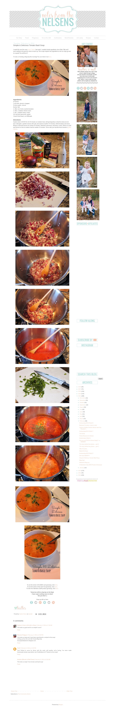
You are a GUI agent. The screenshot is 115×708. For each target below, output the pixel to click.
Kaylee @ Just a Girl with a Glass (26, 625)
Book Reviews (69, 38)
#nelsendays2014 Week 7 (86, 431)
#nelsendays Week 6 (85, 438)
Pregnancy (35, 38)
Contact (96, 38)
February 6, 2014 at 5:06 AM (42, 659)
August (82, 407)
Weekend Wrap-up (84, 462)
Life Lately (80, 38)
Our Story (19, 38)
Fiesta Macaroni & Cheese (86, 435)
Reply (18, 630)
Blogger (61, 704)
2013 (79, 470)
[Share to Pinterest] (45, 614)
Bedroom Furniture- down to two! (88, 425)
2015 (79, 393)
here (50, 56)
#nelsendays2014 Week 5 (86, 453)
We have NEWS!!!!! (84, 455)
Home (42, 691)
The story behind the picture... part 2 (89, 444)
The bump (82, 433)
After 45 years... (83, 448)
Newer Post (14, 691)
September (83, 405)
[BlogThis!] (40, 614)
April (81, 416)
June (81, 411)
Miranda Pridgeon (22, 635)
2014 (79, 396)
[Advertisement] (89, 237)
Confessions (58, 38)
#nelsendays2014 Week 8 (86, 423)
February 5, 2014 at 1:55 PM (28, 648)
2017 (79, 389)
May (81, 414)
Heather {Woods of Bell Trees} (25, 659)
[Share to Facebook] (44, 614)
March (81, 418)
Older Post (69, 691)
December (83, 398)
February (82, 421)
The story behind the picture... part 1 (89, 446)
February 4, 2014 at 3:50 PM (35, 635)
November (83, 400)
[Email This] (39, 614)
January (82, 467)
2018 (79, 386)
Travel (27, 38)
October (82, 402)
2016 (79, 391)
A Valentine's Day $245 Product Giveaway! (90, 464)
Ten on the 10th (46, 38)
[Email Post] (36, 614)
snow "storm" (31, 49)
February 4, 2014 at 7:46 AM (44, 625)
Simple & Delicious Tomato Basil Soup (89, 458)
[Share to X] (42, 614)
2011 (79, 475)
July (81, 409)
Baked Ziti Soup (83, 451)
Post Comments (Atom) (24, 694)
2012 (79, 473)
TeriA (18, 648)
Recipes (88, 38)
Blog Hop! (82, 460)
